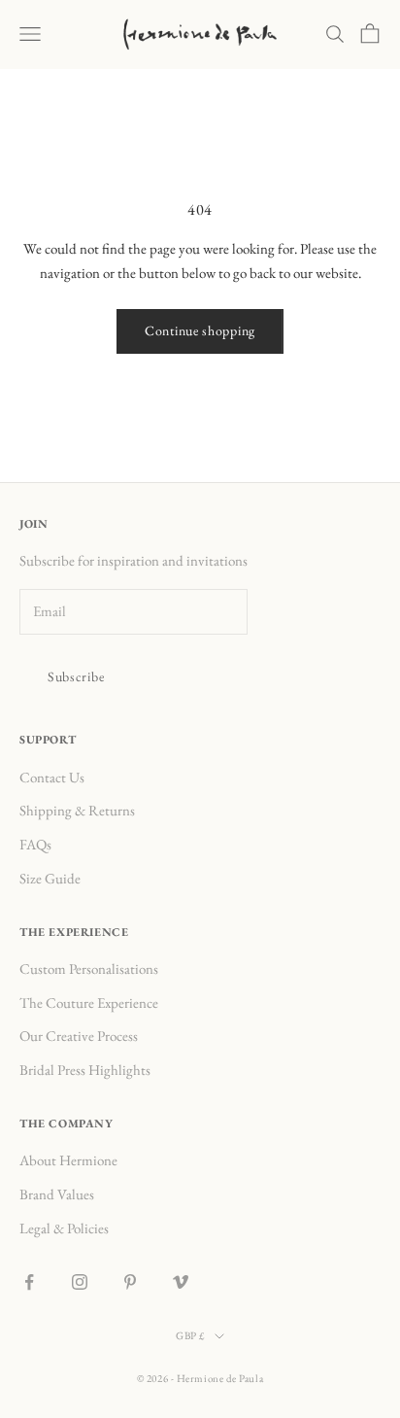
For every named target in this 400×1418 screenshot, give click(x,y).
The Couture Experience (88, 1002)
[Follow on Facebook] (29, 1282)
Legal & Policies (64, 1228)
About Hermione (68, 1160)
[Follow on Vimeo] (180, 1282)
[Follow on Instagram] (79, 1282)
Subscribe (76, 676)
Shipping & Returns (77, 810)
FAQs (35, 844)
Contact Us (51, 777)
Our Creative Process (78, 1035)
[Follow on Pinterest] (130, 1282)
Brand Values (56, 1194)
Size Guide (50, 878)
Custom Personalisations (88, 968)
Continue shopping (200, 330)
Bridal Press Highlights (84, 1069)
